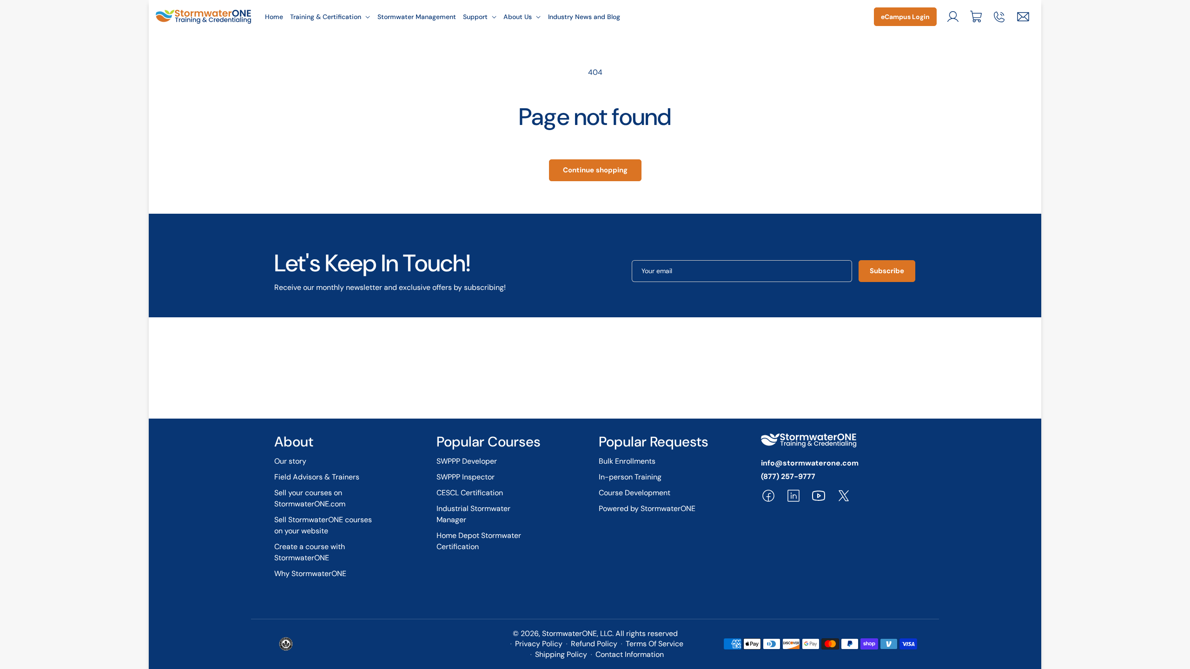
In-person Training (630, 477)
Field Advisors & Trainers (316, 477)
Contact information (629, 654)
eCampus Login (905, 17)
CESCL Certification (469, 493)
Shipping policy (561, 654)
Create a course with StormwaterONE (309, 552)
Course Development (634, 493)
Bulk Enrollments (627, 461)
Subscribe (887, 270)
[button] (330, 16)
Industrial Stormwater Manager (473, 514)
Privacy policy (538, 644)
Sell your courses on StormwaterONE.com (309, 498)
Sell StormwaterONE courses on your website (323, 525)
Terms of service (654, 644)
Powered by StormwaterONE (647, 508)
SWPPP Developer (466, 461)
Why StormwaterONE (310, 573)
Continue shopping (595, 170)
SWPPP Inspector (465, 477)
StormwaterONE (569, 633)
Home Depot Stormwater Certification (478, 541)
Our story (290, 461)
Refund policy (594, 644)
